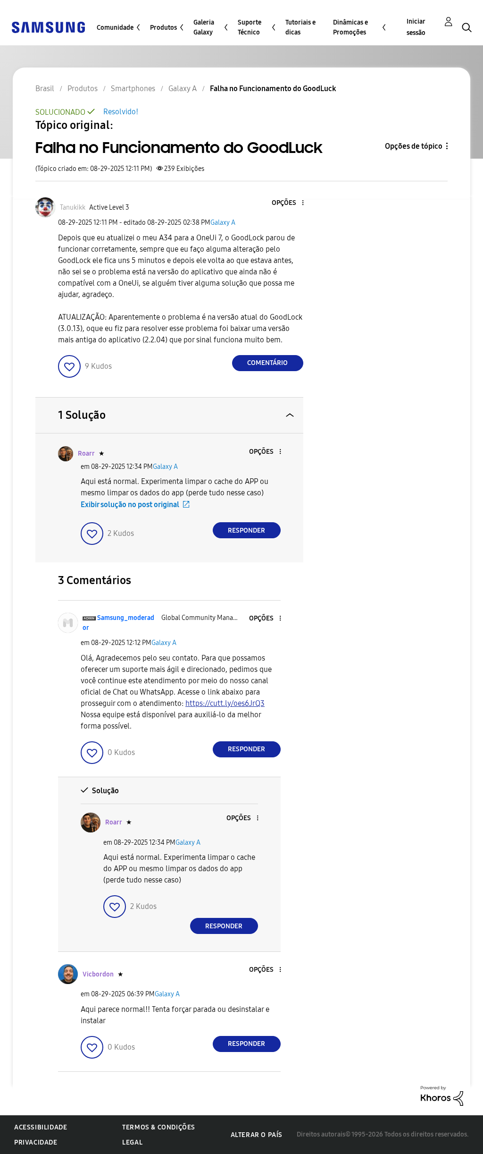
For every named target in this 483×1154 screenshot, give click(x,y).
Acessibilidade (40, 1127)
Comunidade (115, 28)
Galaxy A (222, 223)
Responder (246, 530)
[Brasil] (48, 26)
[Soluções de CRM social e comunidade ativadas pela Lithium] (442, 1095)
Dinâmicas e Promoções (350, 27)
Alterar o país (257, 1135)
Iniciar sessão (416, 27)
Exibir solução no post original (130, 504)
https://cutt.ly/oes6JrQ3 (225, 703)
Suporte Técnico (249, 27)
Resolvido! (120, 111)
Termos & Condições (158, 1127)
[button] (286, 203)
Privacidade (36, 1142)
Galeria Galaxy (203, 27)
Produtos (163, 28)
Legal (132, 1142)
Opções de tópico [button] (413, 146)
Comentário (267, 363)
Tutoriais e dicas (300, 27)
